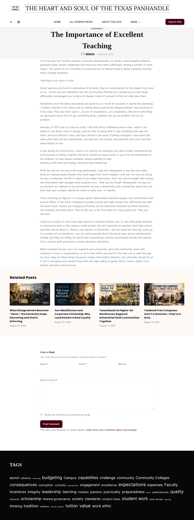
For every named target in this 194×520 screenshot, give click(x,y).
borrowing (36, 478)
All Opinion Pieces (81, 21)
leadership (51, 491)
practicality (112, 492)
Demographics (73, 486)
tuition (71, 505)
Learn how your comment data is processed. (111, 429)
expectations (132, 484)
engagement (90, 485)
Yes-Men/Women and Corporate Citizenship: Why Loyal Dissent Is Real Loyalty (73, 314)
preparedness (133, 492)
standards (93, 499)
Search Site (174, 21)
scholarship (31, 498)
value (85, 505)
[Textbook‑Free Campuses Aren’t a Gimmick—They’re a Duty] (164, 294)
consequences (23, 484)
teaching (167, 499)
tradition (31, 506)
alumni (14, 478)
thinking (16, 506)
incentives (18, 492)
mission (83, 492)
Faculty (171, 484)
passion (96, 492)
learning (70, 492)
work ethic (101, 506)
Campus (70, 478)
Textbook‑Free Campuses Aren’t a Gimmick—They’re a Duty (162, 314)
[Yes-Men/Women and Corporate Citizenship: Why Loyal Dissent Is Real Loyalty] (75, 294)
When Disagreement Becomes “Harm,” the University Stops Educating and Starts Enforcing (29, 316)
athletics (26, 478)
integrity (34, 492)
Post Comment (51, 424)
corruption (45, 485)
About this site (112, 21)
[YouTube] (18, 22)
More (134, 21)
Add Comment (48, 380)
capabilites (88, 477)
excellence (109, 485)
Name (44, 364)
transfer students (57, 507)
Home (57, 21)
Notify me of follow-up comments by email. (68, 414)
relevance (14, 499)
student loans (111, 499)
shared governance (56, 499)
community (125, 478)
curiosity (60, 485)
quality (177, 491)
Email (83, 364)
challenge (107, 478)
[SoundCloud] (11, 22)
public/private (160, 492)
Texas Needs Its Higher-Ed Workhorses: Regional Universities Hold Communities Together (119, 316)
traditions (44, 506)
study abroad (156, 499)
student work (135, 498)
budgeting (52, 477)
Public (148, 493)
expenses (155, 485)
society (77, 499)
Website (122, 364)
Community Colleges (152, 478)
